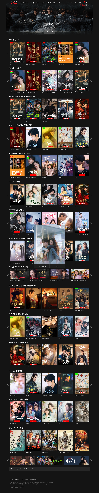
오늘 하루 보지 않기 (42, 266)
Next (91, 53)
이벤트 (22, 479)
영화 (43, 3)
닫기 (57, 266)
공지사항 (17, 479)
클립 (54, 3)
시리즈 (38, 3)
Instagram (16, 486)
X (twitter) (21, 486)
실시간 (49, 3)
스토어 (59, 3)
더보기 (87, 40)
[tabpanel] (49, 19)
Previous (8, 53)
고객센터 (11, 479)
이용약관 (27, 479)
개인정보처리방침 (33, 479)
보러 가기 (49, 31)
